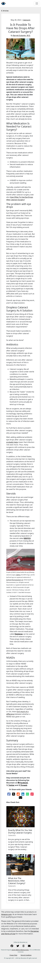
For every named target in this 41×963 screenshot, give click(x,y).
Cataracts (26, 20)
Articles (5, 11)
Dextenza (19, 634)
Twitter (11, 785)
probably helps (12, 442)
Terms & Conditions (26, 955)
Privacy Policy (13, 955)
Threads (23, 785)
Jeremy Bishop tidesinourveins (20, 950)
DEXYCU (27, 538)
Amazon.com (6, 914)
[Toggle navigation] (37, 3)
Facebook (23, 783)
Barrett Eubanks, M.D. (21, 35)
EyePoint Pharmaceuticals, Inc (14, 580)
